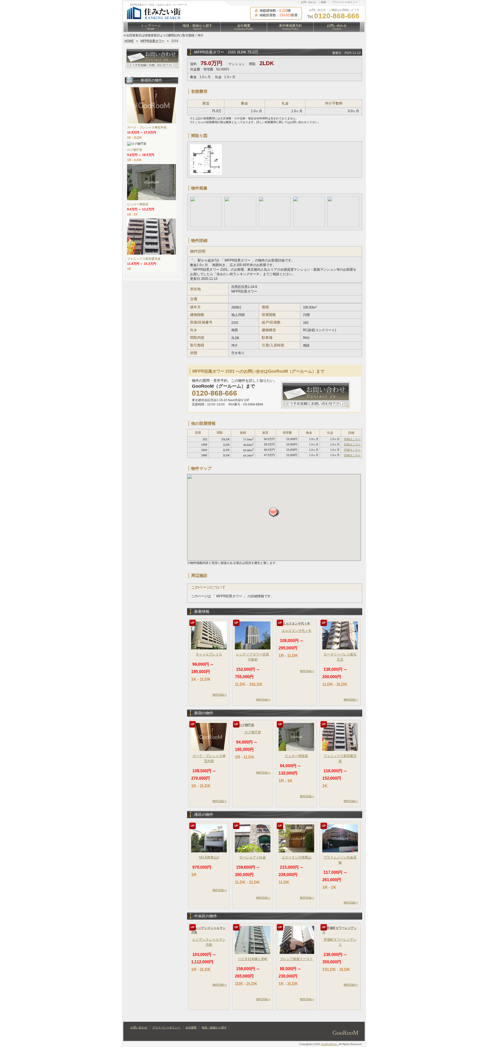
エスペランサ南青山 (296, 857)
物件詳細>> (219, 694)
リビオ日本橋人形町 (253, 959)
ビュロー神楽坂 (296, 756)
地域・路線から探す (197, 27)
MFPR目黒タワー (209, 52)
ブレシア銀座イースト (296, 959)
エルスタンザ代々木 (296, 631)
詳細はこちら (352, 439)
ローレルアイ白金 (252, 857)
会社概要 (243, 27)
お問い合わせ (337, 27)
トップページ (151, 27)
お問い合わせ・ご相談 (313, 2)
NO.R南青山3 (209, 857)
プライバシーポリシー (345, 2)
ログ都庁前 (253, 732)
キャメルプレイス (209, 654)
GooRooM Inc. (330, 1044)
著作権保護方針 (290, 27)
